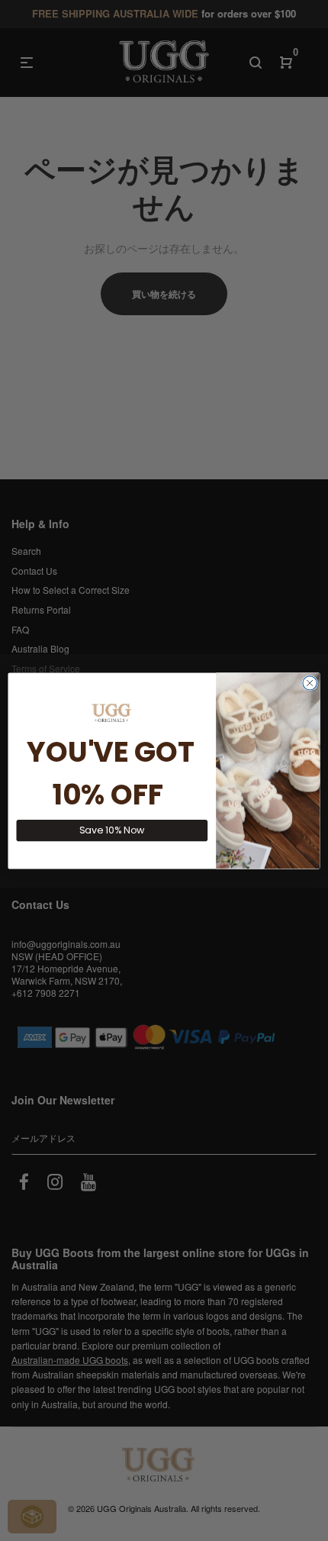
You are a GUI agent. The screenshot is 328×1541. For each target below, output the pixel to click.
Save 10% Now (111, 830)
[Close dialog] (310, 682)
